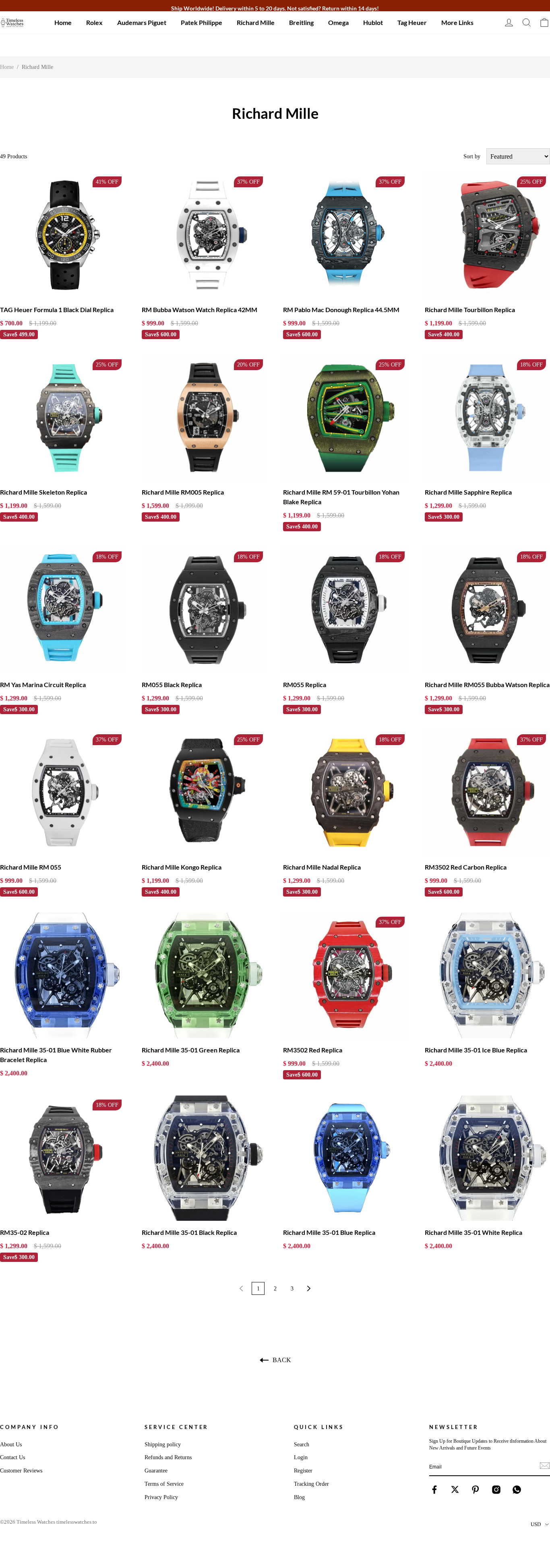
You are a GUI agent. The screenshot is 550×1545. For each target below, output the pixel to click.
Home (63, 22)
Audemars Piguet (141, 22)
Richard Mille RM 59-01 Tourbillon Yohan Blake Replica (341, 496)
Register (303, 1470)
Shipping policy (163, 1444)
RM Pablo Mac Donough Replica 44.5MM (341, 309)
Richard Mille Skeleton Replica (43, 492)
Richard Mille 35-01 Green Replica (191, 1050)
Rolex (94, 22)
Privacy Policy (161, 1497)
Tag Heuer (412, 22)
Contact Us (12, 1457)
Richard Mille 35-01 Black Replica (189, 1232)
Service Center (177, 1427)
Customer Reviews (21, 1470)
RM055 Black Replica (172, 684)
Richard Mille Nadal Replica (322, 867)
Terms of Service (164, 1484)
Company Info (29, 1427)
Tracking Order (311, 1484)
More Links (457, 22)
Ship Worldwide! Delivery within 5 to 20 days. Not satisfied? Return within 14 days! (275, 8)
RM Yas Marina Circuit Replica (43, 684)
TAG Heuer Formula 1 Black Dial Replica (57, 309)
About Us (11, 1444)
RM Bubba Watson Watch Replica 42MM (199, 309)
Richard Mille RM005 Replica (183, 492)
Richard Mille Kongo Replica (181, 867)
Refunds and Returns (168, 1457)
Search (301, 1444)
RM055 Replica (304, 684)
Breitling (301, 22)
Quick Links (319, 1427)
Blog (299, 1497)
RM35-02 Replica (24, 1232)
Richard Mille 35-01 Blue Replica (329, 1232)
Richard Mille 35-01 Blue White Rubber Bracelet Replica (56, 1054)
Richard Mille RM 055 (30, 867)
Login (301, 1457)
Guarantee (156, 1470)
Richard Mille (256, 22)
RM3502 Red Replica (312, 1050)
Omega (338, 22)
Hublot (373, 22)
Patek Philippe (201, 22)
